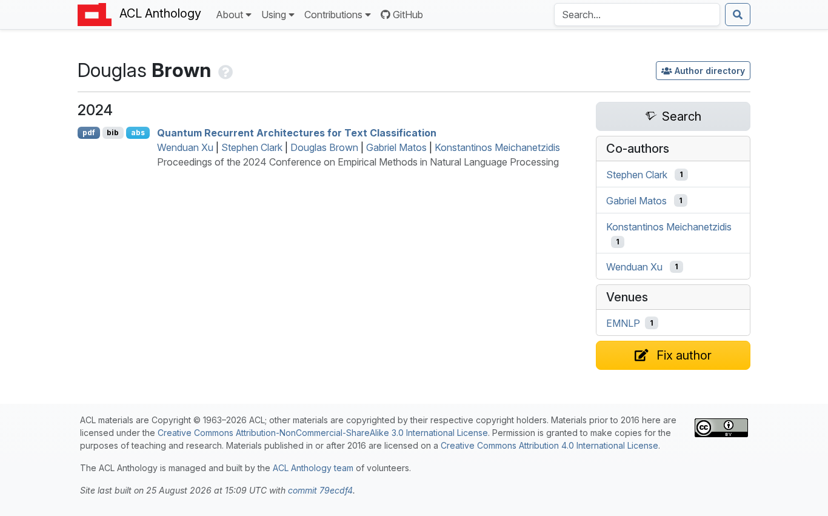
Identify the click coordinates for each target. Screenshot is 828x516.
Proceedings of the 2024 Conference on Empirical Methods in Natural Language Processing (358, 162)
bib (113, 132)
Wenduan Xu (185, 147)
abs (138, 132)
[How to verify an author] (224, 70)
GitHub (408, 14)
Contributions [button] (333, 14)
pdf (88, 132)
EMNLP (623, 323)
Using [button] (273, 14)
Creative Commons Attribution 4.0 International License (549, 445)
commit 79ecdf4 (320, 490)
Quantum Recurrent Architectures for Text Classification (296, 133)
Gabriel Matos (396, 147)
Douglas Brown (324, 147)
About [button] (229, 14)
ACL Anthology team (313, 468)
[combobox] (637, 14)
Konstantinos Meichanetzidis (497, 147)
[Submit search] (737, 14)
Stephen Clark (251, 147)
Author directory (710, 70)
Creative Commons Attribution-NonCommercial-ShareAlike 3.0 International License (323, 432)
